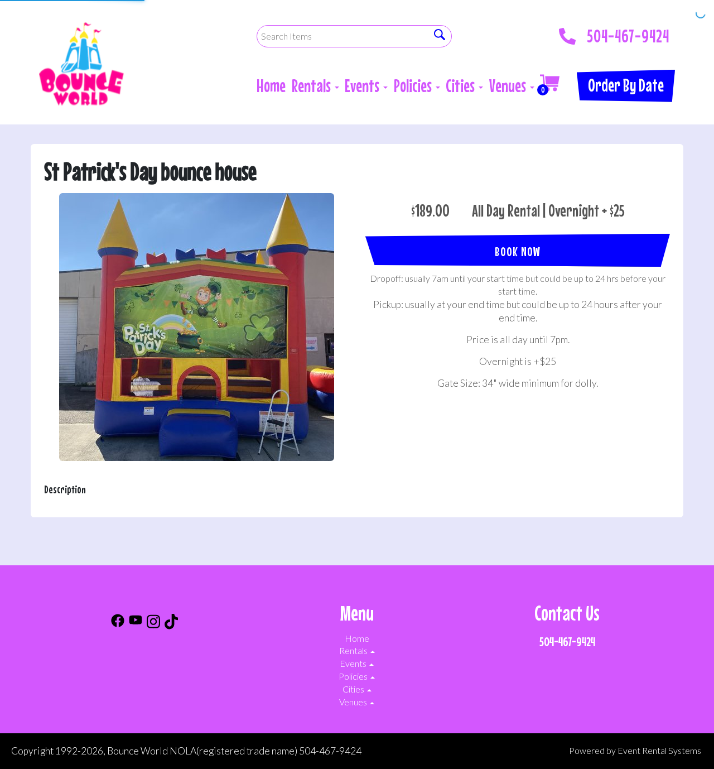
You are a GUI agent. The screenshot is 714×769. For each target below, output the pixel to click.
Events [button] (363, 85)
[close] (698, 15)
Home (271, 85)
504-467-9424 (628, 33)
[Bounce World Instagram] (153, 623)
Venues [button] (509, 85)
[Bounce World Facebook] (117, 623)
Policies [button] (414, 85)
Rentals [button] (313, 85)
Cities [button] (461, 85)
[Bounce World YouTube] (135, 623)
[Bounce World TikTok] (171, 623)
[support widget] (680, 742)
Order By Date (626, 85)
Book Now (518, 251)
